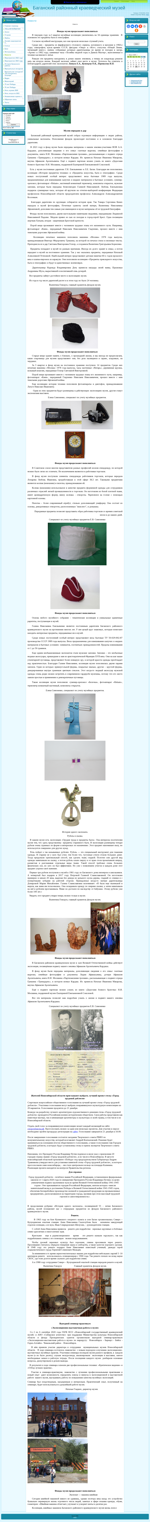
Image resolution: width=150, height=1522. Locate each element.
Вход (133, 1)
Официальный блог (136, 80)
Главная (116, 1)
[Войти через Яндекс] (140, 26)
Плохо (7, 120)
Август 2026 (132, 55)
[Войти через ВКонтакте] (132, 26)
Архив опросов (15, 126)
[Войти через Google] (144, 26)
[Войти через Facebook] (136, 26)
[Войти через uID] (128, 26)
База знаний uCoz (136, 83)
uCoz (75, 1517)
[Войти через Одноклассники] (136, 30)
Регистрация (125, 1)
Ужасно (8, 122)
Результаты (6, 126)
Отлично (8, 115)
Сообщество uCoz (136, 82)
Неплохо (8, 119)
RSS (147, 14)
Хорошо (8, 117)
